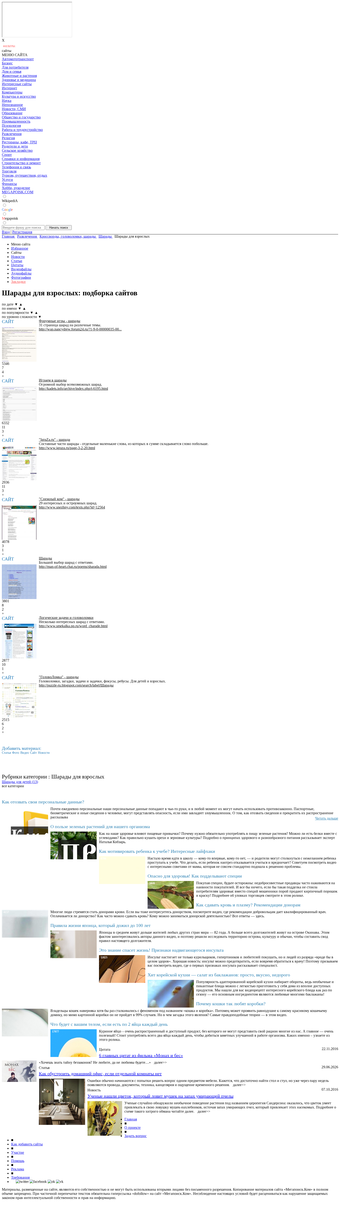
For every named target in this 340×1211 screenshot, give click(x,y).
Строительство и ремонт (21, 163)
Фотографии (21, 277)
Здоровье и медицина (19, 80)
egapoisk (10, 218)
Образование (12, 113)
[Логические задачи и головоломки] (19, 641)
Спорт (7, 155)
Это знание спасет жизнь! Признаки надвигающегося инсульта (161, 950)
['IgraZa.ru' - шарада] (19, 463)
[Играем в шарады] (19, 403)
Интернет (9, 88)
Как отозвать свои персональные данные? (43, 801)
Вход (6, 232)
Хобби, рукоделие (16, 188)
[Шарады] (19, 581)
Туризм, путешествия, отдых (24, 175)
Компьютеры (12, 92)
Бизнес (7, 63)
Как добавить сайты (27, 1144)
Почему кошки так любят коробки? (231, 1003)
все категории (13, 786)
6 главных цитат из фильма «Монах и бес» (141, 1055)
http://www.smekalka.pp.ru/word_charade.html (73, 626)
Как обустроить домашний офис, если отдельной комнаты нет (100, 1073)
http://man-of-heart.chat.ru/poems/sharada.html (73, 567)
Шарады (45, 558)
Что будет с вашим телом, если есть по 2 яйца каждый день (109, 1024)
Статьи (16, 261)
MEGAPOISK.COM (17, 192)
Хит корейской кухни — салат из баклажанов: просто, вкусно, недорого (219, 974)
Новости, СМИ (14, 109)
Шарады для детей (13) (20, 782)
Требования (20, 1177)
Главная (130, 1119)
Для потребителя (15, 67)
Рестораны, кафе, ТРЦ (19, 142)
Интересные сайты (17, 84)
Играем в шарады (53, 380)
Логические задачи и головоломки (66, 618)
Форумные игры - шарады (59, 321)
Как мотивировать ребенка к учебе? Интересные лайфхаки (157, 851)
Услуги (7, 180)
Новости (18, 257)
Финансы (9, 184)
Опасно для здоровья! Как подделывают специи (195, 875)
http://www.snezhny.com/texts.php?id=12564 (72, 507)
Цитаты (17, 265)
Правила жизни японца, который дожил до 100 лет (100, 925)
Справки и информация (21, 159)
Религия (8, 138)
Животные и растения (19, 76)
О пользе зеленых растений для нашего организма (100, 826)
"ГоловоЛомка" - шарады (59, 677)
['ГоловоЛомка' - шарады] (19, 700)
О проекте (132, 1127)
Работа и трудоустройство (22, 130)
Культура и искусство (19, 96)
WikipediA (10, 201)
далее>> (160, 1062)
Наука (6, 101)
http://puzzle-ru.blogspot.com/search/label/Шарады (76, 685)
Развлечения (12, 134)
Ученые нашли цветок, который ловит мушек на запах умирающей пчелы (160, 1096)
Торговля (9, 171)
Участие (17, 1152)
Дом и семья (11, 71)
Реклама (17, 1169)
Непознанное (12, 105)
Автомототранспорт (18, 59)
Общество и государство (21, 117)
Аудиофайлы (21, 273)
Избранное (19, 248)
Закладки (18, 282)
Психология (11, 125)
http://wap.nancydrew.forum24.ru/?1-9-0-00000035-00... (80, 329)
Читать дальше (326, 818)
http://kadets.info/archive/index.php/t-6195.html (73, 389)
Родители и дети (15, 146)
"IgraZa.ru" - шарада (54, 440)
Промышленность (16, 121)
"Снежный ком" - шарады (59, 499)
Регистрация (22, 232)
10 (4, 664)
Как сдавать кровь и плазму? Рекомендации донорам (248, 904)
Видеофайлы (21, 269)
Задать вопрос (135, 1136)
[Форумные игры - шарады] (19, 344)
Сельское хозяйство (17, 150)
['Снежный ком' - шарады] (19, 522)
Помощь (17, 1161)
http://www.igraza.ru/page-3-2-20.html (67, 448)
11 (3, 427)
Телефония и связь (16, 167)
